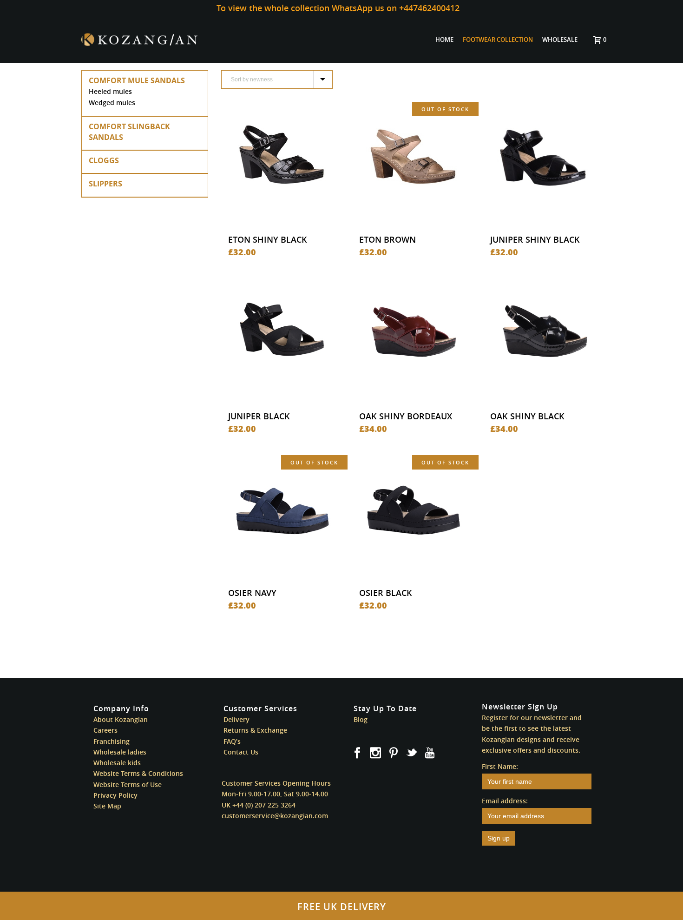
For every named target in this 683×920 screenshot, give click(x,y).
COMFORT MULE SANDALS (137, 80)
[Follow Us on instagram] (375, 753)
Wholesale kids (117, 762)
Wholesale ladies (119, 752)
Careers (105, 730)
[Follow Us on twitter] (411, 753)
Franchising (111, 741)
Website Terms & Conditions (138, 773)
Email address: (505, 800)
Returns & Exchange (255, 730)
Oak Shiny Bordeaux (405, 416)
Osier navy (252, 592)
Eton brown (387, 239)
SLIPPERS (105, 184)
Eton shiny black (267, 239)
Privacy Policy (115, 795)
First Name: (500, 766)
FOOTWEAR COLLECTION (498, 39)
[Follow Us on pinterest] (393, 753)
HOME (444, 39)
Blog (361, 719)
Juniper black (259, 416)
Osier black (385, 592)
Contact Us (240, 752)
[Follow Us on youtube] (429, 753)
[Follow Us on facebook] (357, 753)
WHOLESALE (560, 39)
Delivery (236, 719)
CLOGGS (104, 160)
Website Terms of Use (127, 784)
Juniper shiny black (535, 239)
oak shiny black (527, 416)
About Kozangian (120, 719)
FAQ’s (232, 741)
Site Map (107, 805)
